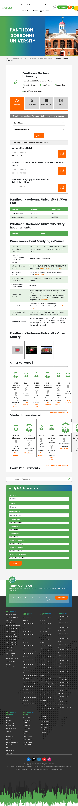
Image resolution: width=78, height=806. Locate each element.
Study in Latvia (11, 642)
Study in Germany (12, 617)
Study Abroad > (19, 58)
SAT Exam (26, 725)
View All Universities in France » (56, 465)
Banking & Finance (12, 742)
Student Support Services (41, 11)
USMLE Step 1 (27, 736)
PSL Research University (48, 385)
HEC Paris (58, 384)
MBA (7, 717)
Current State (14, 527)
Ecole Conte (26, 384)
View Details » (16, 406)
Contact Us (44, 719)
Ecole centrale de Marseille (51, 439)
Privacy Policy (45, 724)
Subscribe (61, 598)
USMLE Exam (27, 734)
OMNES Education (16, 437)
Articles (46, 5)
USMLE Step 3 (27, 742)
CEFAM (41, 436)
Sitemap (43, 732)
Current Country (15, 520)
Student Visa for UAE (64, 707)
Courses (32, 5)
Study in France (11, 614)
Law (7, 747)
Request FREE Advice (70, 7)
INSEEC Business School (36, 385)
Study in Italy (10, 634)
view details (62, 153)
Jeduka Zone (25, 11)
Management (10, 720)
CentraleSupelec (65, 436)
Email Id (12, 503)
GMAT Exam (27, 717)
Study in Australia (12, 658)
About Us (44, 716)
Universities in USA (29, 684)
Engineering (10, 723)
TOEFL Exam (27, 728)
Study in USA (10, 653)
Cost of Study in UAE (47, 708)
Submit (15, 563)
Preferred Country (16, 541)
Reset (39, 136)
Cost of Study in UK (47, 684)
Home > (9, 58)
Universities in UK (29, 681)
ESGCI (68, 383)
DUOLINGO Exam (28, 745)
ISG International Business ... (29, 438)
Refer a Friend (45, 721)
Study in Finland (11, 636)
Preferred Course (16, 548)
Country (24, 5)
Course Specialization (17, 555)
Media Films (10, 745)
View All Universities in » (59, 412)
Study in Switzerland (13, 625)
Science (9, 731)
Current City (14, 534)
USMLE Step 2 (27, 739)
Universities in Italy (29, 651)
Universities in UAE (29, 703)
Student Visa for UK (64, 682)
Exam (39, 5)
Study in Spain (11, 631)
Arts (7, 734)
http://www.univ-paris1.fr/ (34, 91)
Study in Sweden (11, 639)
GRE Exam (26, 723)
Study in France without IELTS (51, 268)
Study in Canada (11, 656)
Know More (39, 274)
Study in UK (10, 650)
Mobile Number (15, 511)
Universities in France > (46, 58)
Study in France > (31, 58)
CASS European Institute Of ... (16, 386)
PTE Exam (26, 731)
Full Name (13, 495)
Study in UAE (10, 667)
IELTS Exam (27, 720)
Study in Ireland (11, 628)
